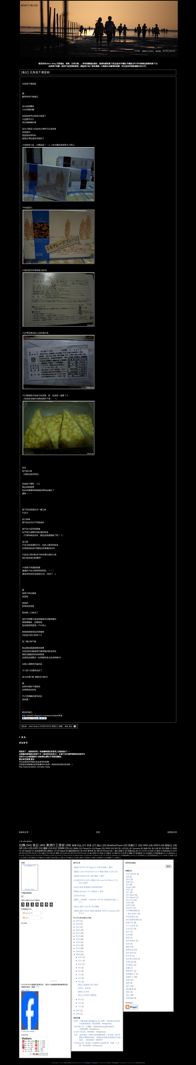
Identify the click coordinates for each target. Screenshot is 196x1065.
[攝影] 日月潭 (83, 992)
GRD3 (156, 845)
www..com (29, 866)
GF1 (140, 851)
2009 (78, 951)
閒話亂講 (159, 853)
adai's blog (29, 5)
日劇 (61, 858)
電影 (57, 853)
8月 (79, 971)
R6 (146, 851)
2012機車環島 (170, 853)
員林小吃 (147, 848)
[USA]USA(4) (79, 896)
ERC (53, 855)
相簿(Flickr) (148, 51)
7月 (79, 975)
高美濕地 (166, 851)
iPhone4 (106, 851)
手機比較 (41, 858)
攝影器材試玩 (74, 851)
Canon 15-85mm (43, 855)
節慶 (93, 858)
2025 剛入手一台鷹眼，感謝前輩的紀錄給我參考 (94, 1027)
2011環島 (165, 848)
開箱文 (168, 845)
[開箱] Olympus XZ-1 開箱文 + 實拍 (89, 891)
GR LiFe (23, 848)
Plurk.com (54, 981)
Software (115, 855)
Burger (98, 848)
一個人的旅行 (118, 851)
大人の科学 (163, 855)
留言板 (87, 858)
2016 (78, 930)
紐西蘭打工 (109, 858)
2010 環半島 (88, 851)
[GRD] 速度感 (84, 988)
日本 (51, 853)
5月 (79, 982)
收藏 (48, 858)
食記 (70, 726)
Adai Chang (25, 990)
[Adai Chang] (29, 1029)
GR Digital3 (26, 851)
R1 (102, 855)
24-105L (22, 855)
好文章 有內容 (80, 1032)
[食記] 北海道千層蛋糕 (35, 72)
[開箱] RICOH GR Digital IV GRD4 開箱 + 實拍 (93, 867)
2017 (78, 927)
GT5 (29, 853)
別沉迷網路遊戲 (153, 855)
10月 (80, 964)
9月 (79, 968)
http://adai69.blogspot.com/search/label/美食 (42, 715)
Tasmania (136, 848)
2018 (78, 924)
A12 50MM (58, 848)
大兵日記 (125, 848)
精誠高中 (100, 858)
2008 (78, 954)
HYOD (70, 855)
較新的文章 (23, 832)
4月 (79, 999)
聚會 (117, 858)
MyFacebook (169, 51)
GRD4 (107, 848)
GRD (145, 845)
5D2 (116, 848)
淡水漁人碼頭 (78, 858)
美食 (66, 726)
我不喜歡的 (32, 858)
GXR (35, 848)
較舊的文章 (172, 832)
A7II (34, 855)
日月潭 (123, 853)
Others (96, 855)
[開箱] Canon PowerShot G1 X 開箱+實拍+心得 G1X (96, 872)
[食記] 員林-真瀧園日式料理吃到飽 (88, 887)
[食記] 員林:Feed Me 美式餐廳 (86, 906)
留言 (27, 918)
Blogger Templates (91, 1063)
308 (98, 851)
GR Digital (61, 851)
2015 (78, 933)
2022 (78, 921)
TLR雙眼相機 (124, 855)
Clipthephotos (140, 1063)
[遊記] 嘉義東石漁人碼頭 (88, 985)
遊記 (99, 845)
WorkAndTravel (115, 845)
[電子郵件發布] (74, 726)
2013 (78, 939)
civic (85, 853)
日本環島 (69, 858)
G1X (78, 853)
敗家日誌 (76, 845)
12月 (80, 957)
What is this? (29, 889)
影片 (128, 932)
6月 (79, 978)
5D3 (72, 853)
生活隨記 (149, 853)
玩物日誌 (131, 851)
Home (137, 51)
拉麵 (22, 845)
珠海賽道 (139, 853)
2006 (78, 1014)
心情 (156, 848)
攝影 (45, 848)
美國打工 (132, 845)
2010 (78, 948)
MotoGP (89, 855)
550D (175, 848)
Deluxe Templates (112, 1063)
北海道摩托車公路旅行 (44, 851)
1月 (79, 1006)
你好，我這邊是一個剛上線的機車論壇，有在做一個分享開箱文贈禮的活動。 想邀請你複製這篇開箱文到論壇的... (97, 1037)
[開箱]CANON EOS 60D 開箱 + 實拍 (89, 876)
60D (23, 853)
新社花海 (55, 858)
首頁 (98, 832)
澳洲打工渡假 (55, 845)
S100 (107, 855)
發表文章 (29, 913)
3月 (79, 1003)
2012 (78, 942)
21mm (64, 853)
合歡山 (43, 853)
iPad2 (133, 855)
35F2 (175, 851)
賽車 (158, 851)
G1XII (59, 855)
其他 (101, 853)
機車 (131, 853)
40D (28, 855)
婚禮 (171, 855)
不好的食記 (141, 855)
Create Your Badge (27, 1031)
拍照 (151, 851)
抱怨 (116, 853)
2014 (78, 936)
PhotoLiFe (87, 848)
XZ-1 (36, 853)
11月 (80, 961)
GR (65, 855)
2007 (78, 1011)
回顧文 (108, 853)
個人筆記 (93, 853)
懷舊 (24, 858)
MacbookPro (79, 855)
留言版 (158, 51)
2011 (78, 945)
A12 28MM (73, 848)
